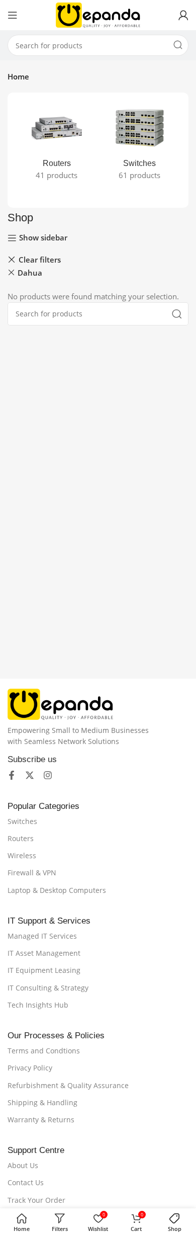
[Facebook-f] (12, 775)
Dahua (30, 273)
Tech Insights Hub (38, 1005)
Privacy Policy (30, 1068)
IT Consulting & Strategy (48, 988)
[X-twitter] (30, 775)
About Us (23, 1165)
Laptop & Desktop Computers (57, 890)
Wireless (22, 855)
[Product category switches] (139, 144)
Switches (22, 821)
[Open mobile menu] (13, 15)
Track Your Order (36, 1200)
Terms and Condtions (44, 1050)
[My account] (183, 15)
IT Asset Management (44, 953)
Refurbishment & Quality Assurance (68, 1085)
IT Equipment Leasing (44, 970)
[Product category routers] (56, 144)
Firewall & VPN (32, 872)
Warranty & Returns (41, 1119)
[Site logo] (98, 14)
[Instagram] (48, 775)
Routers (21, 838)
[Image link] (60, 703)
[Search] (177, 45)
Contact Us (26, 1182)
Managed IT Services (42, 936)
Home (18, 76)
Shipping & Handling (42, 1102)
